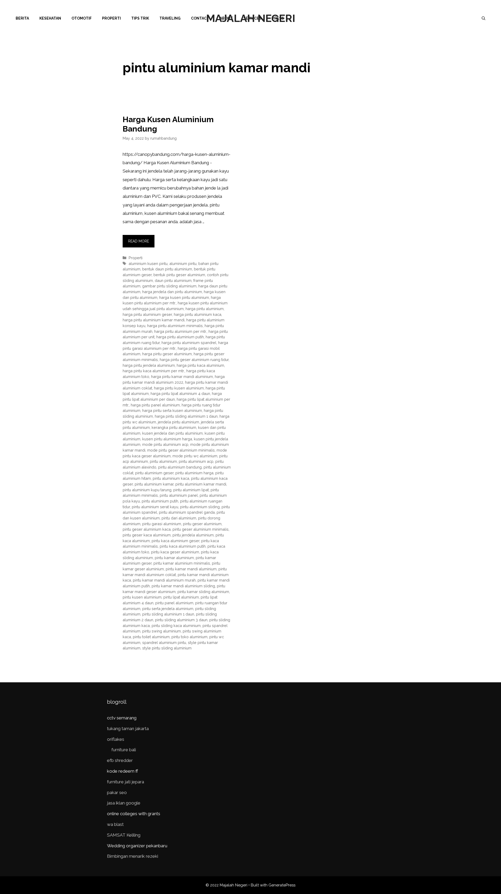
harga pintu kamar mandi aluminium (182, 376)
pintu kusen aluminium (142, 597)
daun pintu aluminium (173, 280)
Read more (138, 241)
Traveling (170, 18)
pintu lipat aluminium (181, 597)
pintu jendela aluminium (193, 535)
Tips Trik (140, 18)
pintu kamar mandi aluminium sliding (183, 586)
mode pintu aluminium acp (165, 444)
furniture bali (123, 749)
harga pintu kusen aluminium (179, 388)
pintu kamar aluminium (174, 557)
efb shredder (120, 760)
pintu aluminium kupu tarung (147, 490)
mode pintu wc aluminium (194, 456)
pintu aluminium (163, 461)
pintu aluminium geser (154, 473)
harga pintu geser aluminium (167, 354)
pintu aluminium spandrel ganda (187, 512)
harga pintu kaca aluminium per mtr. (153, 371)
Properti (111, 18)
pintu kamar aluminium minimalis (181, 563)
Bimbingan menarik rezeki (132, 856)
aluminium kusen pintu (148, 263)
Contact (200, 18)
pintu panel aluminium (174, 603)
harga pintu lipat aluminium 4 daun (180, 393)
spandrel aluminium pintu (164, 642)
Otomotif (81, 18)
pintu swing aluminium (161, 631)
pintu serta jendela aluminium (167, 608)
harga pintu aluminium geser (147, 314)
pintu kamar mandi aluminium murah (164, 580)
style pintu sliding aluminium (167, 648)
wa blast (115, 824)
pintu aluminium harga (194, 473)
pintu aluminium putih (160, 501)
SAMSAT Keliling (123, 835)
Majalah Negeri (250, 18)
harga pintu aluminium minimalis (175, 325)
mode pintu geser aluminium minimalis (181, 450)
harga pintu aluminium (205, 308)
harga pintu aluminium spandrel (189, 342)
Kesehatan (50, 18)
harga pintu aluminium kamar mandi (153, 320)
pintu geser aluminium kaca (147, 529)
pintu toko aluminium (189, 637)
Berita (22, 18)
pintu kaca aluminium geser (175, 540)
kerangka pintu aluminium (174, 427)
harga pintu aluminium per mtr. (180, 331)
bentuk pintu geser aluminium (179, 275)
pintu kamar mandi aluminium (191, 569)
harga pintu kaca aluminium (200, 365)
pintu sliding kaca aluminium (176, 625)
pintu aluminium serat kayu (155, 507)
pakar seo (117, 792)
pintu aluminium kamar (154, 484)
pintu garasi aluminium (161, 524)
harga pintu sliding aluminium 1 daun (186, 416)
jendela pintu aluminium (178, 422)
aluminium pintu (182, 263)
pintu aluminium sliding (200, 507)
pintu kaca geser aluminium (175, 552)
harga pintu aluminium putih (180, 337)
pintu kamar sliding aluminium (203, 591)
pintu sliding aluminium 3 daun (181, 620)
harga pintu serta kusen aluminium (172, 410)
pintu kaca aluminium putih (183, 546)
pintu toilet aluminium (151, 637)
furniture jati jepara (125, 781)
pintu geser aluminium (202, 524)
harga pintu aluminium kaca (197, 314)
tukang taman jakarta (128, 728)
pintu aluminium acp (196, 461)
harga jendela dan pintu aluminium (172, 291)
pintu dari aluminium (179, 518)
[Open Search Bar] (483, 18)
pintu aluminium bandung (180, 467)
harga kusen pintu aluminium (184, 297)
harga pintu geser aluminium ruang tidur (194, 359)
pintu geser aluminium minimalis (200, 529)
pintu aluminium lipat (191, 490)
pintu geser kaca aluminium (147, 535)
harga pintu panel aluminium (155, 405)
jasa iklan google (123, 803)
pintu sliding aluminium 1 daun (168, 614)
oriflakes (115, 739)
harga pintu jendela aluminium (149, 365)
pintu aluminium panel (179, 495)
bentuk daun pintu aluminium (167, 269)
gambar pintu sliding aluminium (169, 286)
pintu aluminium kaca (171, 478)
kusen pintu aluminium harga (167, 439)
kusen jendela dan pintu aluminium (172, 433)
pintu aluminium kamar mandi (200, 484)
